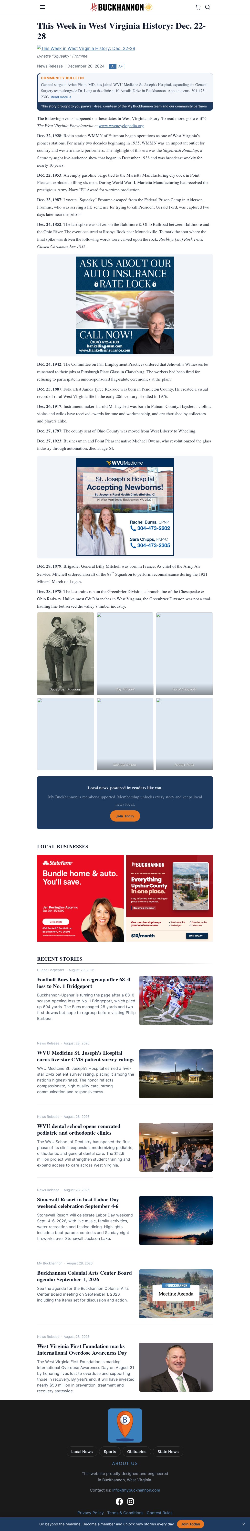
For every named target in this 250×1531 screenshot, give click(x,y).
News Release (48, 1043)
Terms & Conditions (125, 1512)
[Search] (207, 7)
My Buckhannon (49, 1263)
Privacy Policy (91, 1512)
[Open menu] (42, 7)
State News (168, 1451)
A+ (120, 66)
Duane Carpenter (50, 970)
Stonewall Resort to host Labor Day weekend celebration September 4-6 (78, 1202)
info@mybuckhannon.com (136, 1490)
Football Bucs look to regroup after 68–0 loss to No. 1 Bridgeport (83, 982)
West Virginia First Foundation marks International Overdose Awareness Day (82, 1349)
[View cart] (197, 7)
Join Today (190, 1524)
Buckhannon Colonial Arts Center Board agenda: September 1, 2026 (84, 1276)
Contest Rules (159, 1512)
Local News (82, 1451)
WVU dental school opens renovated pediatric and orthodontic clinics (78, 1129)
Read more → (61, 97)
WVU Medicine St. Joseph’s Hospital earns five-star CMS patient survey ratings (86, 1056)
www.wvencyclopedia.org (121, 125)
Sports (110, 1451)
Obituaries (136, 1451)
